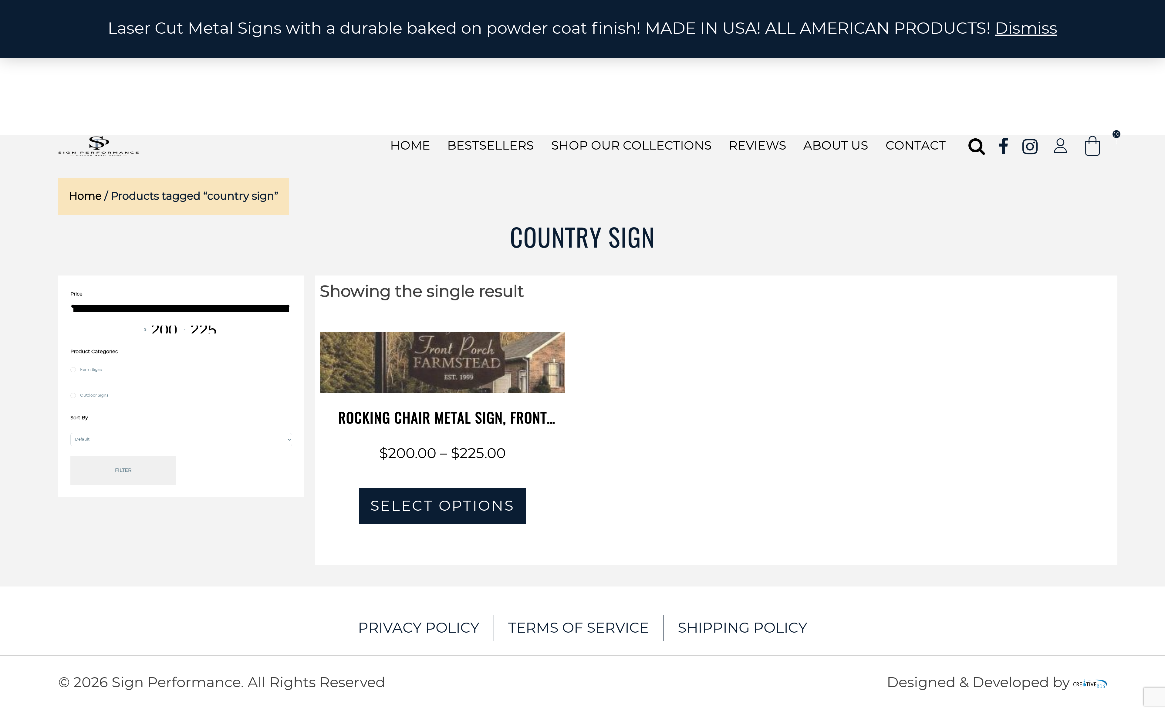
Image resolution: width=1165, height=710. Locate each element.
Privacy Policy (418, 628)
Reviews (757, 146)
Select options (442, 506)
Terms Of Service (578, 628)
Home (410, 146)
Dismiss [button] (1026, 29)
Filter (123, 470)
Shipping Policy (742, 628)
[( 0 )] (1092, 145)
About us (835, 146)
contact (916, 146)
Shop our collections (631, 146)
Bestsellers (490, 146)
